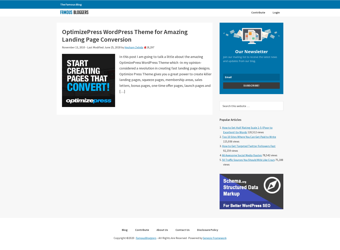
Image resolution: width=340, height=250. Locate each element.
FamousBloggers (146, 238)
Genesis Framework (214, 238)
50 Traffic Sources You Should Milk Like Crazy (248, 160)
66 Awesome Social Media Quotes (242, 155)
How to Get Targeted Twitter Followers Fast (249, 146)
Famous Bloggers (74, 12)
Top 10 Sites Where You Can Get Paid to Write (249, 137)
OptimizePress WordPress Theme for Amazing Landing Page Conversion (125, 35)
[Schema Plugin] (251, 208)
